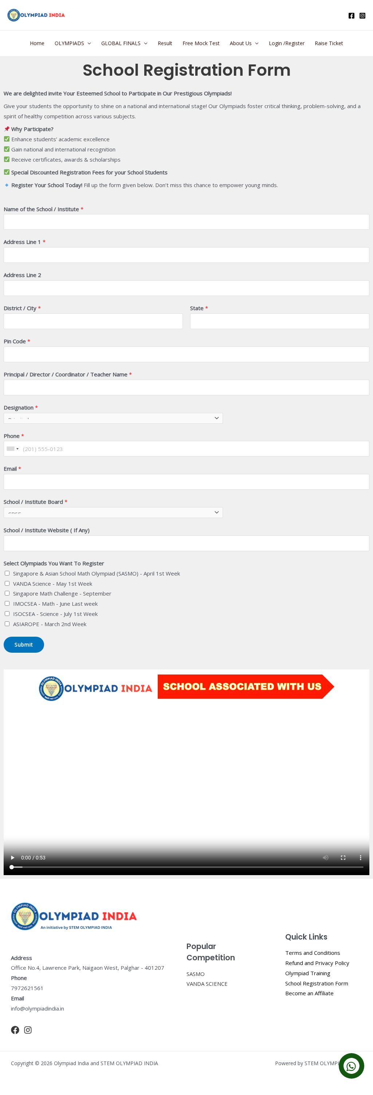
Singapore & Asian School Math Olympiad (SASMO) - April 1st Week (96, 573)
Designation (21, 407)
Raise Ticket (329, 43)
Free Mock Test (201, 43)
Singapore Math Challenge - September (62, 593)
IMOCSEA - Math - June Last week (55, 603)
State (199, 308)
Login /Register (287, 43)
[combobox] (12, 448)
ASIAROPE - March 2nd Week (49, 624)
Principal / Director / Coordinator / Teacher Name (68, 374)
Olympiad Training (307, 973)
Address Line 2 (22, 274)
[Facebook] (351, 15)
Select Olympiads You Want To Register (54, 563)
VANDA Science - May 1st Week (52, 583)
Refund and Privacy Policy (317, 962)
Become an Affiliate (309, 993)
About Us (241, 43)
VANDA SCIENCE (207, 983)
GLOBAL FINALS (121, 43)
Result (165, 43)
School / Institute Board (35, 501)
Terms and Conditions (312, 952)
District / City (22, 308)
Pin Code (17, 341)
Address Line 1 (25, 241)
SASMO (195, 973)
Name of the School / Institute (43, 209)
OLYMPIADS (69, 43)
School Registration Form (316, 983)
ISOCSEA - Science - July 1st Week (55, 613)
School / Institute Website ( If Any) (47, 530)
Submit (24, 644)
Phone (14, 435)
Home (37, 43)
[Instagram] (362, 15)
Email (12, 468)
